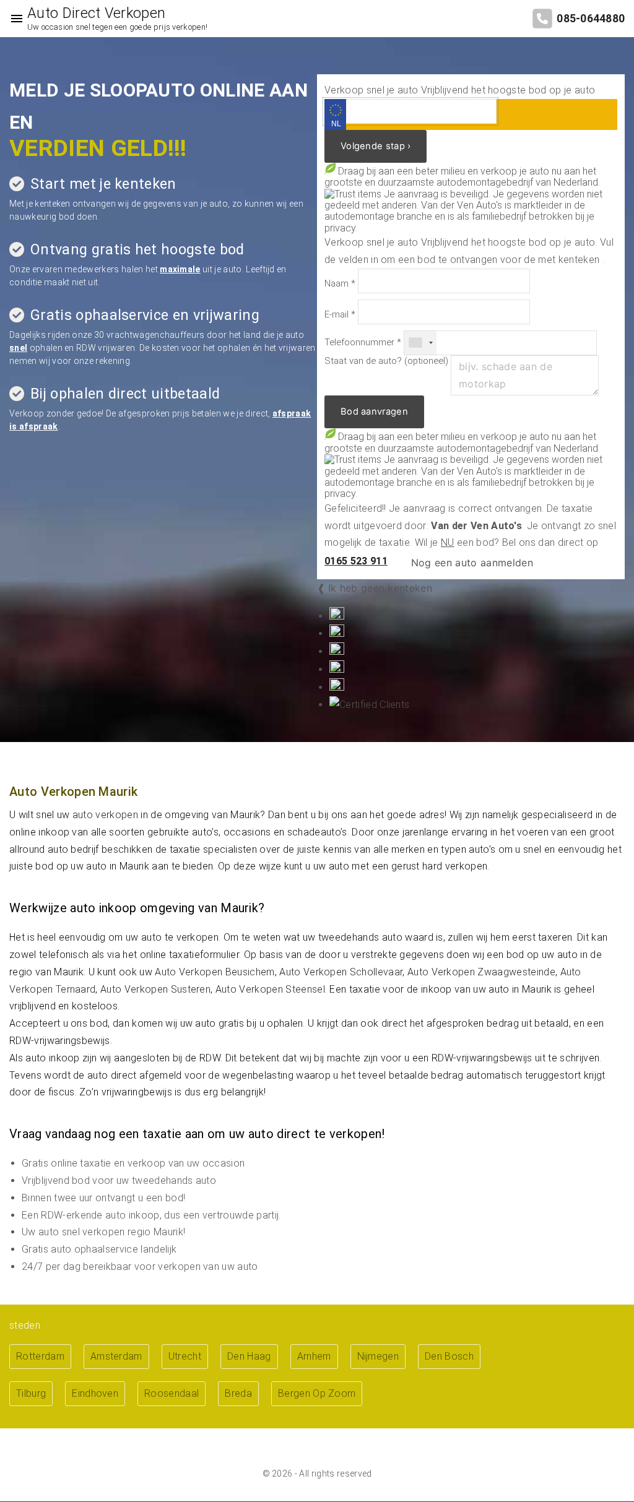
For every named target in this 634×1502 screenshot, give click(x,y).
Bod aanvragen (374, 411)
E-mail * (339, 314)
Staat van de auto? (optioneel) (386, 361)
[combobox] (420, 343)
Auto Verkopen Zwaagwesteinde (481, 972)
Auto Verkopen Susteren (155, 989)
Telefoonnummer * (362, 342)
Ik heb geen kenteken (380, 588)
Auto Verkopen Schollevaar (340, 972)
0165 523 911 (356, 561)
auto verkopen (105, 815)
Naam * (339, 283)
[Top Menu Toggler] (13, 18)
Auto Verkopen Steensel (270, 989)
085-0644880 (591, 18)
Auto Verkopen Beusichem (214, 972)
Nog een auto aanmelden (470, 562)
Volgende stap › (375, 146)
